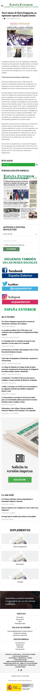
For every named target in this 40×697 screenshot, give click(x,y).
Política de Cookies (28, 654)
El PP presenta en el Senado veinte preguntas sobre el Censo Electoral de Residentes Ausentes (20, 351)
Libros (20, 621)
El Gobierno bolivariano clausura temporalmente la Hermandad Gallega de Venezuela (17, 500)
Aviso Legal (17, 654)
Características (20, 643)
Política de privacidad (20, 656)
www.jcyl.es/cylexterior (20, 635)
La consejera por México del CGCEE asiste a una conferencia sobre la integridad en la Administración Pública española (20, 332)
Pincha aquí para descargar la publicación (15, 77)
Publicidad (20, 647)
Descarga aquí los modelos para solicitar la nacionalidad (19, 516)
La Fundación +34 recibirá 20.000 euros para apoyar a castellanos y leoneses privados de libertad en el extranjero (19, 379)
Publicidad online (20, 623)
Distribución (20, 645)
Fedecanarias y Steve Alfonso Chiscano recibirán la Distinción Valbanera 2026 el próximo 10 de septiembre (19, 409)
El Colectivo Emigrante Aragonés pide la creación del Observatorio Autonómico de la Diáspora (18, 323)
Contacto (8, 654)
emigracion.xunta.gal (20, 633)
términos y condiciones (17, 245)
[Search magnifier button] (36, 164)
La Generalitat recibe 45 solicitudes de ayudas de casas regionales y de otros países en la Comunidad (18, 342)
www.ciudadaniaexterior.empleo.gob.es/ (20, 631)
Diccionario (20, 617)
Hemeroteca (20, 619)
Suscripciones (20, 649)
